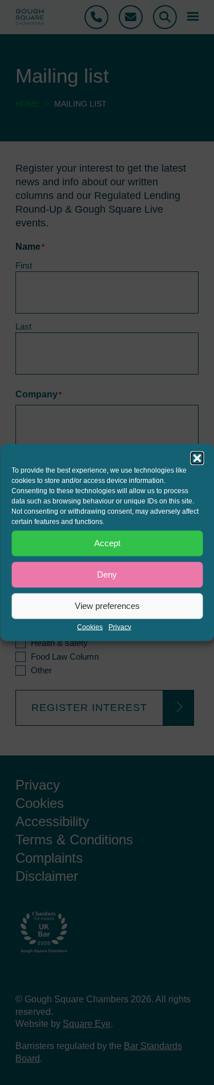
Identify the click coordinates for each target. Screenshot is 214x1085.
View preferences (107, 606)
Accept (107, 543)
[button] (197, 458)
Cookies (90, 627)
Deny (107, 574)
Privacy (119, 627)
